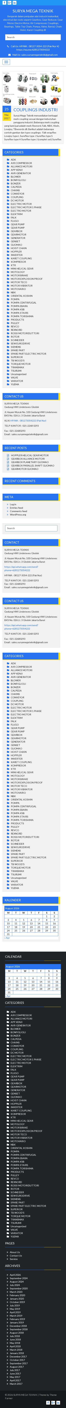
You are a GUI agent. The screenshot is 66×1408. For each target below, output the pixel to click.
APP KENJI (17, 169)
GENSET (15, 241)
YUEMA (15, 384)
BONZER (15, 183)
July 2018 (15, 1336)
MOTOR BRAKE (19, 275)
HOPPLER (16, 251)
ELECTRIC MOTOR (21, 203)
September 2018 (19, 1329)
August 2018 (17, 1332)
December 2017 (18, 1356)
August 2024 (17, 1281)
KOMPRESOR (18, 261)
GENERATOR (18, 237)
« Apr (7, 937)
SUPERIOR (17, 357)
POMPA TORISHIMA (22, 316)
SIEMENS (16, 346)
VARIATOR (17, 380)
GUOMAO (16, 244)
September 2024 (19, 1278)
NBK (13, 292)
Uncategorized (18, 374)
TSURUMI (16, 370)
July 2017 (15, 1370)
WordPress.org (18, 514)
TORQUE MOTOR (20, 363)
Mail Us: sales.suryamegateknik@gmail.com (35, 54)
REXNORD (16, 329)
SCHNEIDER (17, 340)
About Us (15, 1252)
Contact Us (16, 1255)
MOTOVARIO (18, 289)
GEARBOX (16, 231)
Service (14, 1259)
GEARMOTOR (18, 234)
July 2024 (15, 1285)
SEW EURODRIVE (20, 343)
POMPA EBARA (19, 306)
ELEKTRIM (17, 214)
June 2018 (15, 1339)
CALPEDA (16, 186)
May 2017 (15, 1376)
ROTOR (15, 336)
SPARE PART (18, 350)
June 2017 (15, 1373)
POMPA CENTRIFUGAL (23, 302)
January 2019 (17, 1322)
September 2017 (19, 1363)
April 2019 (15, 1312)
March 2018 (16, 1349)
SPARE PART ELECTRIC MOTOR (28, 353)
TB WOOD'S (18, 360)
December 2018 (18, 1325)
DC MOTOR (17, 200)
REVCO (15, 326)
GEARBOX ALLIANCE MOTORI (28, 458)
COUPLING (17, 197)
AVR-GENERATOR (21, 173)
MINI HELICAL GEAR (22, 268)
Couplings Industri (36, 109)
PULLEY (15, 323)
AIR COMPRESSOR (21, 163)
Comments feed (18, 511)
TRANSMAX (17, 367)
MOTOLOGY (18, 272)
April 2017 (15, 1380)
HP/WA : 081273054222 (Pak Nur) (28, 420)
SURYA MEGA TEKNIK (33, 10)
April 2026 (15, 1274)
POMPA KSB (18, 309)
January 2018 (17, 1353)
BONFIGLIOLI (18, 180)
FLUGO (15, 220)
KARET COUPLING (21, 258)
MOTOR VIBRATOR (21, 285)
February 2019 (17, 1319)
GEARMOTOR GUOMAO (24, 468)
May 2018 (15, 1342)
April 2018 (15, 1346)
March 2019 (16, 1315)
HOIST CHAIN (19, 248)
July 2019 (15, 1305)
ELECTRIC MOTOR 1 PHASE (26, 207)
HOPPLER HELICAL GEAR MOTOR (30, 455)
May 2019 (15, 1308)
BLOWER (16, 176)
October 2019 (17, 1302)
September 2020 (19, 1288)
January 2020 (17, 1298)
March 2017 (16, 1383)
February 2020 (17, 1295)
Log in (13, 504)
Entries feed (16, 507)
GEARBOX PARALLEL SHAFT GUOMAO (32, 465)
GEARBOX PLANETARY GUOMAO (30, 462)
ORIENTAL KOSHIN (21, 295)
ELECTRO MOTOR (21, 210)
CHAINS (15, 190)
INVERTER (17, 254)
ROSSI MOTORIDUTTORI (25, 333)
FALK (13, 217)
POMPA (15, 299)
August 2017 (17, 1366)
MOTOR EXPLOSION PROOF (26, 278)
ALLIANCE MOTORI (21, 166)
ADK (13, 159)
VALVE (14, 377)
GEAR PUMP (18, 224)
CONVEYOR (17, 193)
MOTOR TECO (19, 282)
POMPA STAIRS (19, 312)
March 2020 (16, 1291)
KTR (13, 265)
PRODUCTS (17, 319)
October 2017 (17, 1359)
